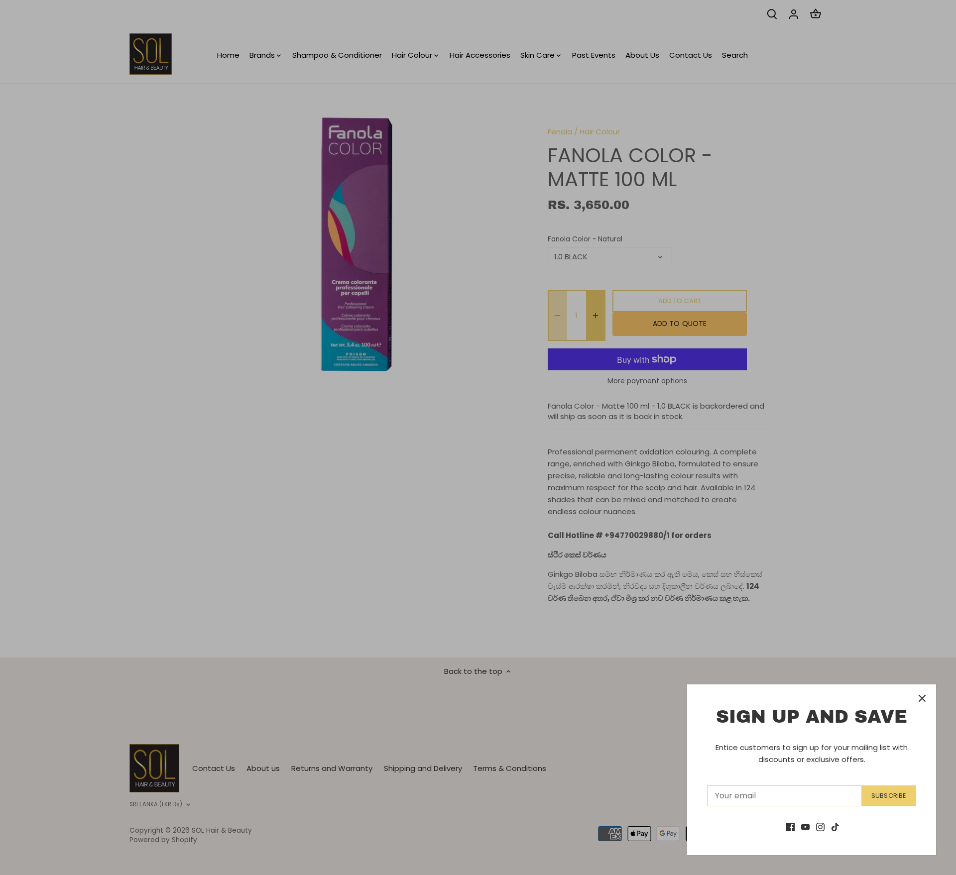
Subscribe (888, 795)
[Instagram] (820, 826)
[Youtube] (805, 826)
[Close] (922, 698)
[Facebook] (790, 826)
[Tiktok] (835, 826)
